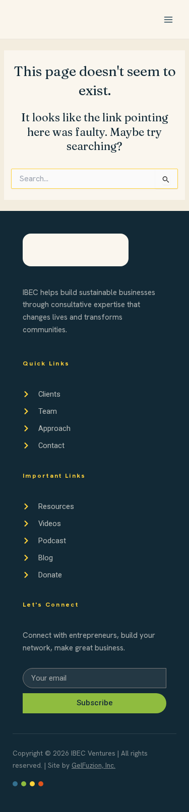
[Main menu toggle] (168, 19)
